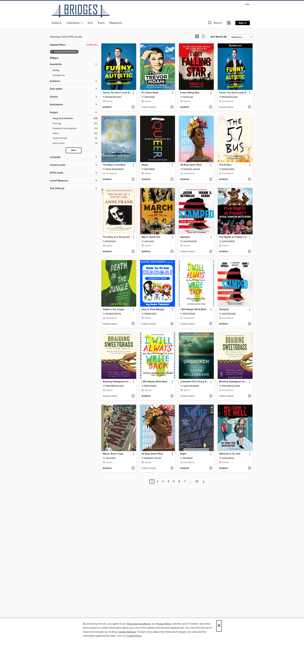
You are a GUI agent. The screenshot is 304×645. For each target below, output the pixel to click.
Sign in (242, 23)
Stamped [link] (185, 237)
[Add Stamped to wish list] (211, 252)
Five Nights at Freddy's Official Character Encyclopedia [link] (233, 237)
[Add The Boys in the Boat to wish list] (133, 179)
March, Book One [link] (151, 237)
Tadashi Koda (150, 313)
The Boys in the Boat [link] (114, 165)
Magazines (115, 23)
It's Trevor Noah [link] (150, 92)
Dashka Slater (228, 169)
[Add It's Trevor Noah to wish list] (172, 107)
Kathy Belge (149, 169)
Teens (101, 23)
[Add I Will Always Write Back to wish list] (172, 396)
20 (196, 481)
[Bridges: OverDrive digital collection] (80, 11)
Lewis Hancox (228, 458)
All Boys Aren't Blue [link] (191, 165)
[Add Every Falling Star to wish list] (211, 107)
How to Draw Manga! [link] (153, 309)
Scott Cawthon (228, 241)
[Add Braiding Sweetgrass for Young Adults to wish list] (133, 396)
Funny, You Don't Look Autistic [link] (117, 92)
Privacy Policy (163, 623)
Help (247, 4)
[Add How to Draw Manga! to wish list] (172, 324)
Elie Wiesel (188, 458)
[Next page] (204, 481)
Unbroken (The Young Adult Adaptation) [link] (194, 381)
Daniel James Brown (114, 169)
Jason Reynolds (190, 241)
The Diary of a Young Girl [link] (116, 237)
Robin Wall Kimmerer (114, 385)
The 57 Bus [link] (225, 165)
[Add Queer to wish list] (172, 179)
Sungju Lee (188, 96)
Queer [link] (145, 165)
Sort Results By (219, 36)
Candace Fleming (113, 313)
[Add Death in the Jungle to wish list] (133, 324)
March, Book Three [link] (113, 453)
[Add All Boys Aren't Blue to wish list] (211, 179)
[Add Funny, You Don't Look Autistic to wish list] (133, 107)
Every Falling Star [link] (189, 92)
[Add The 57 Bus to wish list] (249, 179)
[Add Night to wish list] (211, 468)
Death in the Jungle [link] (113, 309)
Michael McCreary (113, 96)
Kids (90, 23)
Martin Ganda (189, 313)
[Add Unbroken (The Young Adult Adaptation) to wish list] (211, 396)
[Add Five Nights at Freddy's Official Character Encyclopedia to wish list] (249, 252)
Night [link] (183, 453)
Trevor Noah (149, 96)
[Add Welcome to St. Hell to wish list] (249, 468)
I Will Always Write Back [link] (154, 381)
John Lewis (149, 241)
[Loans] (229, 23)
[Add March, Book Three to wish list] (133, 468)
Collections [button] (73, 23)
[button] (214, 23)
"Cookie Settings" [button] (126, 631)
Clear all (91, 44)
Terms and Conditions (139, 623)
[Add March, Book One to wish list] (172, 252)
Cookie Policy (134, 635)
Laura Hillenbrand (191, 385)
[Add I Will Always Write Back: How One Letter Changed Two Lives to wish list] (211, 324)
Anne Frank (110, 241)
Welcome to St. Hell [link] (229, 453)
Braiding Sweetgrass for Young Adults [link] (117, 381)
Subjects (56, 23)
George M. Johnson (191, 169)
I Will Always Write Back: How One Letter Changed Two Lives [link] (194, 309)
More (73, 150)
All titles (56, 70)
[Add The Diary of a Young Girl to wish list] (133, 252)
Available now (59, 75)
